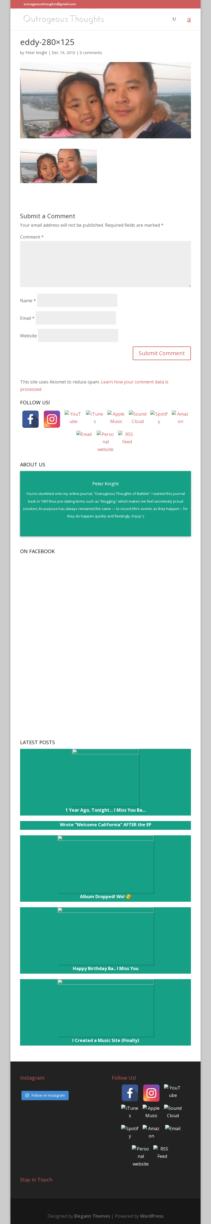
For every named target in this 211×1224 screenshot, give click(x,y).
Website (28, 336)
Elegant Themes (92, 1216)
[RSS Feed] (127, 439)
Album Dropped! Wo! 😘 (105, 897)
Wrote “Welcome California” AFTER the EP (105, 825)
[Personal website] (105, 439)
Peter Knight (36, 52)
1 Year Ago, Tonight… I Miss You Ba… (105, 810)
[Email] (84, 439)
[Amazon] (180, 419)
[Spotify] (159, 419)
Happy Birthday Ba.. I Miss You (105, 968)
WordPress (151, 1216)
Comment (32, 237)
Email (27, 318)
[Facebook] (30, 419)
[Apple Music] (116, 419)
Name (28, 301)
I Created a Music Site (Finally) (105, 1040)
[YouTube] (73, 419)
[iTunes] (95, 419)
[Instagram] (52, 419)
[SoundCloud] (137, 419)
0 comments (91, 52)
